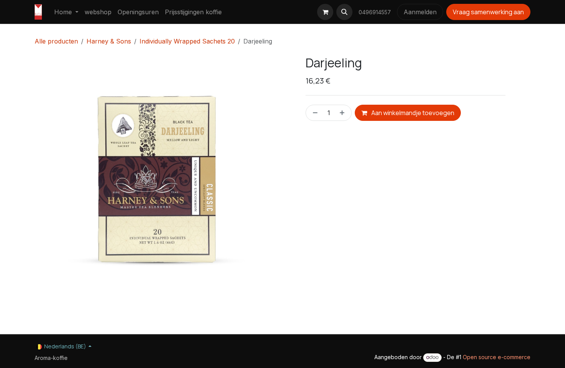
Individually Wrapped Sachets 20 (187, 41)
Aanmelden (420, 12)
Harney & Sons (108, 41)
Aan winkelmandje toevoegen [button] (412, 113)
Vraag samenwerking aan (488, 12)
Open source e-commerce (496, 357)
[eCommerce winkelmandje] (325, 12)
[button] (344, 12)
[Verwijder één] (313, 112)
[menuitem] (66, 12)
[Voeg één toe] (343, 112)
